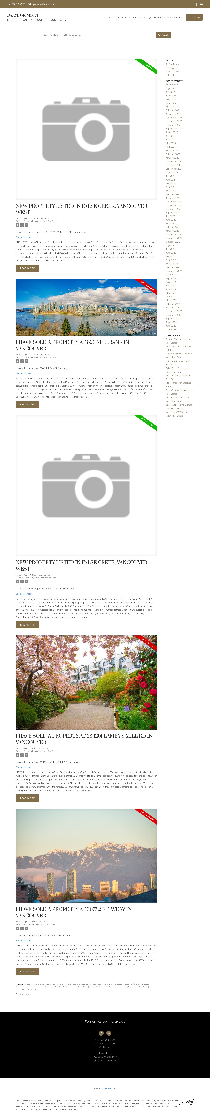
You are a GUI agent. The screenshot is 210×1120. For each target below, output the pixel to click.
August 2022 (172, 245)
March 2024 (172, 190)
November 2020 (174, 311)
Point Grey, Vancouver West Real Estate (75, 987)
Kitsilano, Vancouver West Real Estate (28, 987)
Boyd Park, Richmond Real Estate (60, 984)
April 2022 (171, 260)
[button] (16, 4)
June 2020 (171, 325)
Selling (147, 17)
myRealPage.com (109, 1088)
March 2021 (172, 300)
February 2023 (173, 227)
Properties (122, 17)
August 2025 (172, 132)
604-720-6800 (18, 4)
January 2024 (172, 198)
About (177, 17)
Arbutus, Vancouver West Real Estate (39, 924)
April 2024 (171, 187)
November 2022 (174, 238)
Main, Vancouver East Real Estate (51, 987)
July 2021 (170, 285)
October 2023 (173, 208)
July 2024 (170, 176)
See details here (23, 237)
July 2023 (170, 216)
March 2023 (172, 223)
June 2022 (171, 252)
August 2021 (172, 281)
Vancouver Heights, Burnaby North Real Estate (133, 987)
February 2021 (173, 303)
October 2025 (173, 124)
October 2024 (173, 165)
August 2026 (172, 88)
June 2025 (171, 139)
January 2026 (172, 113)
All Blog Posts (172, 64)
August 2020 (172, 322)
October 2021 (173, 274)
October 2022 (173, 241)
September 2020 (174, 318)
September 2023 (174, 212)
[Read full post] (86, 131)
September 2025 (174, 128)
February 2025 (173, 154)
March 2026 (172, 106)
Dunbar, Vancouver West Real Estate (113, 984)
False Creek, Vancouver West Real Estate (40, 221)
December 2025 (174, 117)
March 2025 (172, 150)
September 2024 (174, 168)
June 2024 (171, 179)
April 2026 (171, 102)
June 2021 (171, 289)
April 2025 (171, 146)
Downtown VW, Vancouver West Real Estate (86, 984)
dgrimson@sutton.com (43, 4)
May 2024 (171, 183)
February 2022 (173, 267)
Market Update (161, 17)
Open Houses (172, 71)
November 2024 (174, 161)
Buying (136, 17)
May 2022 (171, 256)
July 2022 (170, 249)
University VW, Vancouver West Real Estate (103, 987)
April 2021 (171, 296)
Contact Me (194, 17)
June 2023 (171, 219)
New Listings (172, 67)
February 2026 (173, 110)
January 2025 (172, 157)
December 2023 (174, 201)
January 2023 (172, 230)
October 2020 (173, 314)
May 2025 (171, 143)
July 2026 (170, 91)
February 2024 (173, 194)
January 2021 (172, 307)
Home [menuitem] (112, 17)
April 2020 (171, 329)
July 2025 (170, 135)
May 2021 (171, 292)
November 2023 (174, 205)
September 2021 (174, 278)
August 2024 (172, 172)
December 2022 (174, 234)
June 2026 (171, 95)
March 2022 (172, 263)
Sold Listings (172, 75)
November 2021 (174, 271)
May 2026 (171, 99)
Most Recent (172, 84)
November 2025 (174, 121)
